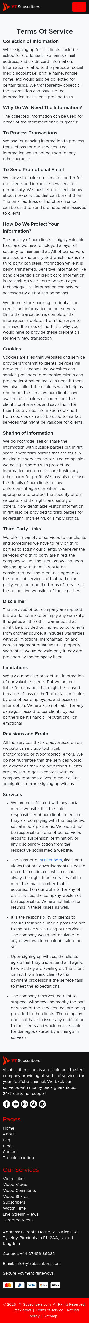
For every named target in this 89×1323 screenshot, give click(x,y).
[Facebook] (6, 1104)
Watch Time (14, 1208)
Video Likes (14, 1179)
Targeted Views (18, 1220)
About (9, 1134)
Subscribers (14, 1202)
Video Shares (15, 1197)
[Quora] (33, 1104)
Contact (10, 1152)
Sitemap (50, 1316)
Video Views (15, 1185)
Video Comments (19, 1191)
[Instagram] (24, 1104)
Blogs (8, 1146)
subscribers (51, 860)
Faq (6, 1140)
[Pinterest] (42, 1104)
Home (8, 1128)
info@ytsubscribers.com (38, 1264)
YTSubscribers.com (35, 1304)
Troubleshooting (18, 1158)
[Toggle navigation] (79, 7)
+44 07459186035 (37, 1254)
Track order (21, 1310)
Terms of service (49, 1310)
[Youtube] (15, 1104)
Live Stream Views (20, 1214)
